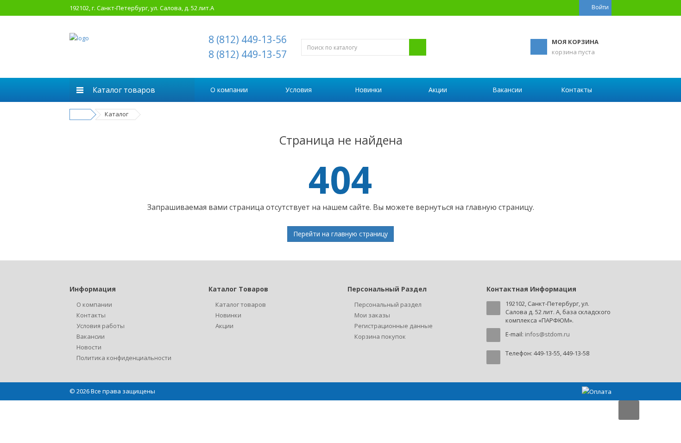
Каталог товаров (240, 304)
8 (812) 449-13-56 (247, 39)
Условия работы (100, 326)
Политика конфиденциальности (123, 358)
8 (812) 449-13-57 (247, 54)
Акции (438, 89)
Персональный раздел (388, 304)
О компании (229, 89)
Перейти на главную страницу (340, 233)
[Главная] (81, 114)
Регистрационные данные (393, 326)
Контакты (576, 89)
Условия (298, 89)
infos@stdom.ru (547, 334)
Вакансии (507, 89)
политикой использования (561, 391)
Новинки (368, 89)
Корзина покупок (380, 336)
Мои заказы (372, 315)
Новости (88, 347)
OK (550, 419)
